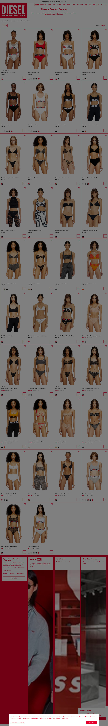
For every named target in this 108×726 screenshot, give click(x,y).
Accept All (91, 722)
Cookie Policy (64, 718)
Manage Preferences (40, 718)
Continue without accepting (18, 722)
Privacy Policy (55, 718)
